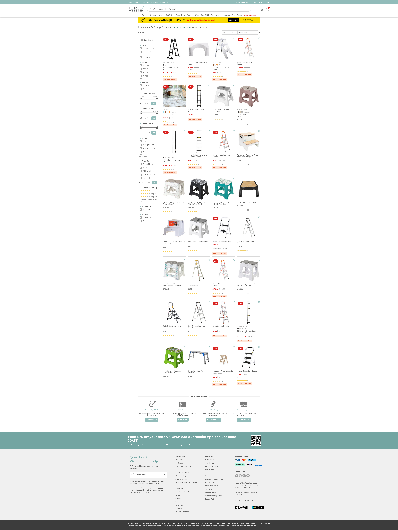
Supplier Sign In (181, 479)
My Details (179, 460)
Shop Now (152, 420)
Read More (244, 420)
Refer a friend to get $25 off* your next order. (149, 2)
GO (154, 103)
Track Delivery (258, 2)
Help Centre (209, 460)
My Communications (183, 466)
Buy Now (182, 420)
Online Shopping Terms (213, 496)
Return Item (209, 470)
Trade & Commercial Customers (186, 482)
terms (191, 445)
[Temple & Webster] (136, 9)
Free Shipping (210, 482)
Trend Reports (180, 495)
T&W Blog (179, 505)
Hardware (186, 27)
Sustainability (180, 502)
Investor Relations (182, 512)
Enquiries (178, 508)
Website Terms (210, 492)
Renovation (177, 27)
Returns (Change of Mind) (214, 479)
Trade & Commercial (242, 2)
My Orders (179, 463)
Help (267, 2)
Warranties (209, 489)
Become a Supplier (182, 476)
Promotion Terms (211, 486)
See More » (143, 156)
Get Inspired (213, 420)
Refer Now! (166, 2)
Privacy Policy (146, 492)
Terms (160, 488)
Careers (178, 498)
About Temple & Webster (184, 492)
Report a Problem (211, 466)
